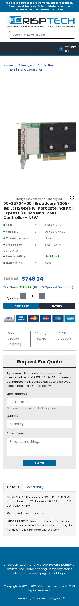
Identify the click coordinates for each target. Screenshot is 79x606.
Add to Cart (22, 305)
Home (8, 65)
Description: (15, 433)
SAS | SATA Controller (26, 70)
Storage (25, 65)
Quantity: (13, 416)
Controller (45, 65)
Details (13, 487)
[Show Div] (19, 48)
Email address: (17, 394)
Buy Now (57, 305)
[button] (69, 48)
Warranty (35, 487)
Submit (39, 463)
